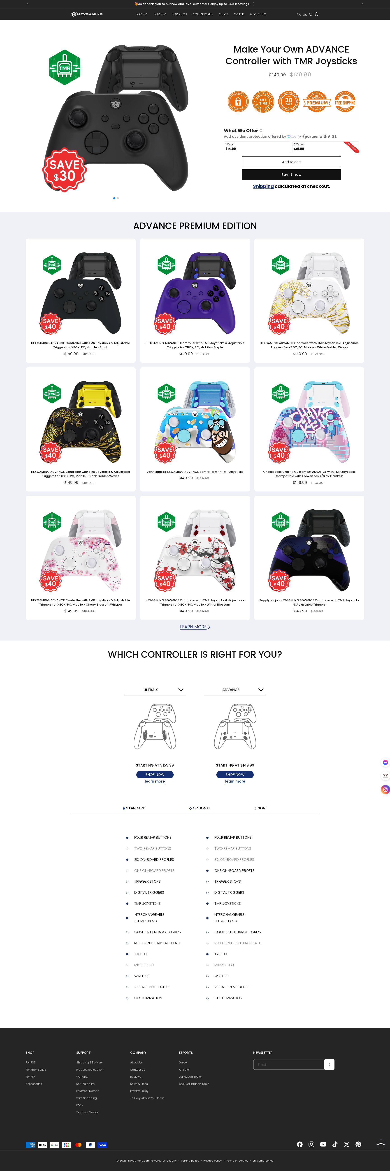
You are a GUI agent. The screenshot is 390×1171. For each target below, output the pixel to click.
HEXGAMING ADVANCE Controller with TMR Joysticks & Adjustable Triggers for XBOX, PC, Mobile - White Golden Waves (309, 345)
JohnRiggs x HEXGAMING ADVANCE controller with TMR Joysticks (195, 471)
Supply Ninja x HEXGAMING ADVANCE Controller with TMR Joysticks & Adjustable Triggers (309, 602)
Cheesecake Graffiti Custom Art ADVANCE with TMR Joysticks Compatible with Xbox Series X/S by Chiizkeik (309, 473)
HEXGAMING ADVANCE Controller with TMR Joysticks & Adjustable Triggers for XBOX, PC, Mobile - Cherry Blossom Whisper (80, 602)
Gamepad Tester (190, 1077)
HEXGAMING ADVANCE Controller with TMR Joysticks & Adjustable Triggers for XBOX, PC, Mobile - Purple (195, 345)
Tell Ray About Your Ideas (147, 1098)
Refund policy (85, 1084)
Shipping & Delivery (89, 1062)
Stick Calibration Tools (194, 1084)
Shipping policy (263, 1160)
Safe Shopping (86, 1098)
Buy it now (291, 174)
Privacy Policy (139, 1091)
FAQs (79, 1105)
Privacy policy (212, 1160)
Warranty (82, 1077)
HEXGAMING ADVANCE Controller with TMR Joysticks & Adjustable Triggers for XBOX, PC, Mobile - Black (80, 345)
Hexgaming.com (139, 1160)
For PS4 (31, 1077)
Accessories (34, 1084)
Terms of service (237, 1160)
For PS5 (31, 1062)
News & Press (139, 1084)
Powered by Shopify (164, 1160)
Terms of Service (87, 1112)
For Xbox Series (36, 1070)
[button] (142, 14)
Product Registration (90, 1070)
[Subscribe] (329, 1064)
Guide (183, 1062)
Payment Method (87, 1091)
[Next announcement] (363, 4)
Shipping (263, 186)
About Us (136, 1062)
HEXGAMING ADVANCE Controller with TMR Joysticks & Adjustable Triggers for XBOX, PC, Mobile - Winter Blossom (195, 602)
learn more (155, 781)
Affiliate (184, 1070)
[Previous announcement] (27, 4)
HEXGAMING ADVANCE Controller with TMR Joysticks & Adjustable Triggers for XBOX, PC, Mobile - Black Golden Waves (80, 473)
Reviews (135, 1077)
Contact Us (137, 1070)
